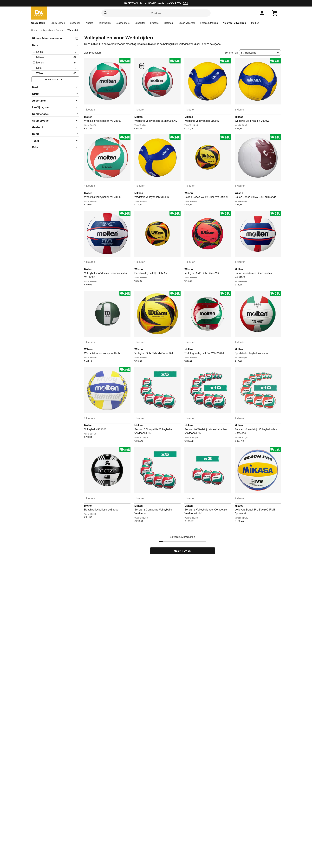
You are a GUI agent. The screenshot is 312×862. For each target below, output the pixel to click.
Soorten (60, 30)
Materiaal (168, 22)
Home (34, 30)
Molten (88, 117)
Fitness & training (209, 22)
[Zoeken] (105, 13)
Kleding (89, 22)
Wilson (188, 193)
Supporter (140, 22)
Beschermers (123, 22)
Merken (255, 22)
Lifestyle (154, 22)
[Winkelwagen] (275, 13)
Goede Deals (38, 22)
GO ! (185, 3)
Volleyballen (104, 22)
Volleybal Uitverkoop (234, 22)
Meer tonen (182, 550)
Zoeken (156, 13)
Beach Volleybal (187, 22)
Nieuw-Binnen (58, 22)
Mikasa (188, 117)
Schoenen (75, 22)
